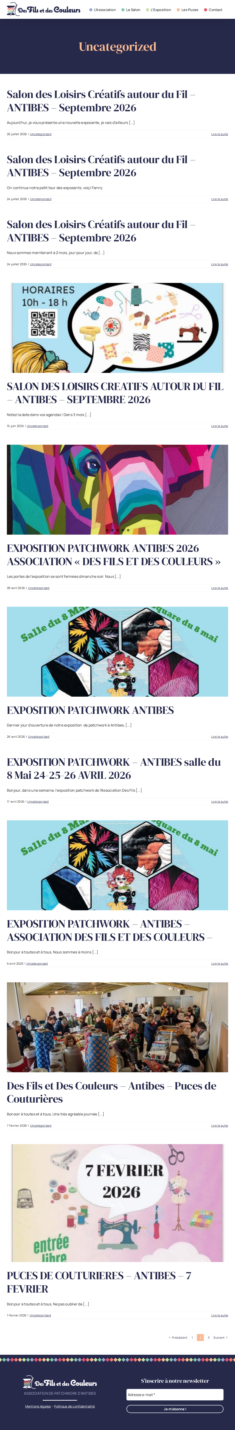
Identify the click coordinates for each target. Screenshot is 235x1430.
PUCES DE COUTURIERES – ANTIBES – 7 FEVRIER (99, 1282)
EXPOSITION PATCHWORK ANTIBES (90, 710)
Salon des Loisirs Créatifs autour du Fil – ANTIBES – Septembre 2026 (101, 101)
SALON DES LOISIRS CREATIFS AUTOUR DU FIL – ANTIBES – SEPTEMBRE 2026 (115, 393)
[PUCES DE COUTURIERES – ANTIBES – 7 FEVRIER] (117, 1203)
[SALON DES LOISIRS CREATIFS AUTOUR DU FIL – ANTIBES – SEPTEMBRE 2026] (117, 328)
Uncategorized (40, 134)
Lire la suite (219, 134)
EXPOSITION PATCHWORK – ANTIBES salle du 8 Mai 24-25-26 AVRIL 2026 (114, 768)
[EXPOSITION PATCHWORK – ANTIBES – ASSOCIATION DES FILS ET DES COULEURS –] (117, 865)
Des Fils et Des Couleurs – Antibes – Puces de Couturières (111, 1092)
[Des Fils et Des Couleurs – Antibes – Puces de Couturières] (117, 1027)
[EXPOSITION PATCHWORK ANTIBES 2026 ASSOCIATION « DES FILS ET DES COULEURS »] (117, 490)
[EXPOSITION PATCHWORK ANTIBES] (117, 652)
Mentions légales (38, 1406)
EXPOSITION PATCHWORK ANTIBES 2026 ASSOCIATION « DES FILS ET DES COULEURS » (114, 554)
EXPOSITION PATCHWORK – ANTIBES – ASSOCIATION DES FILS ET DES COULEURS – (110, 930)
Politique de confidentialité (74, 1406)
